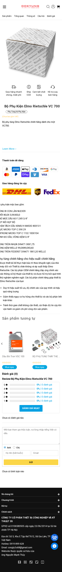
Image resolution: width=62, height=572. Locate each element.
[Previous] (2, 349)
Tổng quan (19, 16)
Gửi (31, 462)
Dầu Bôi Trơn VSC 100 (13, 356)
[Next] (60, 349)
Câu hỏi (41, 16)
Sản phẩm (7, 16)
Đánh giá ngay (31, 408)
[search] (48, 6)
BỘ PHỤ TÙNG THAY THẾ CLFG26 (46, 356)
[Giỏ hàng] (58, 6)
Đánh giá (51, 16)
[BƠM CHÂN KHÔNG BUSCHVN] (30, 6)
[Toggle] (58, 493)
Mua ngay (9, 367)
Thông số (31, 16)
